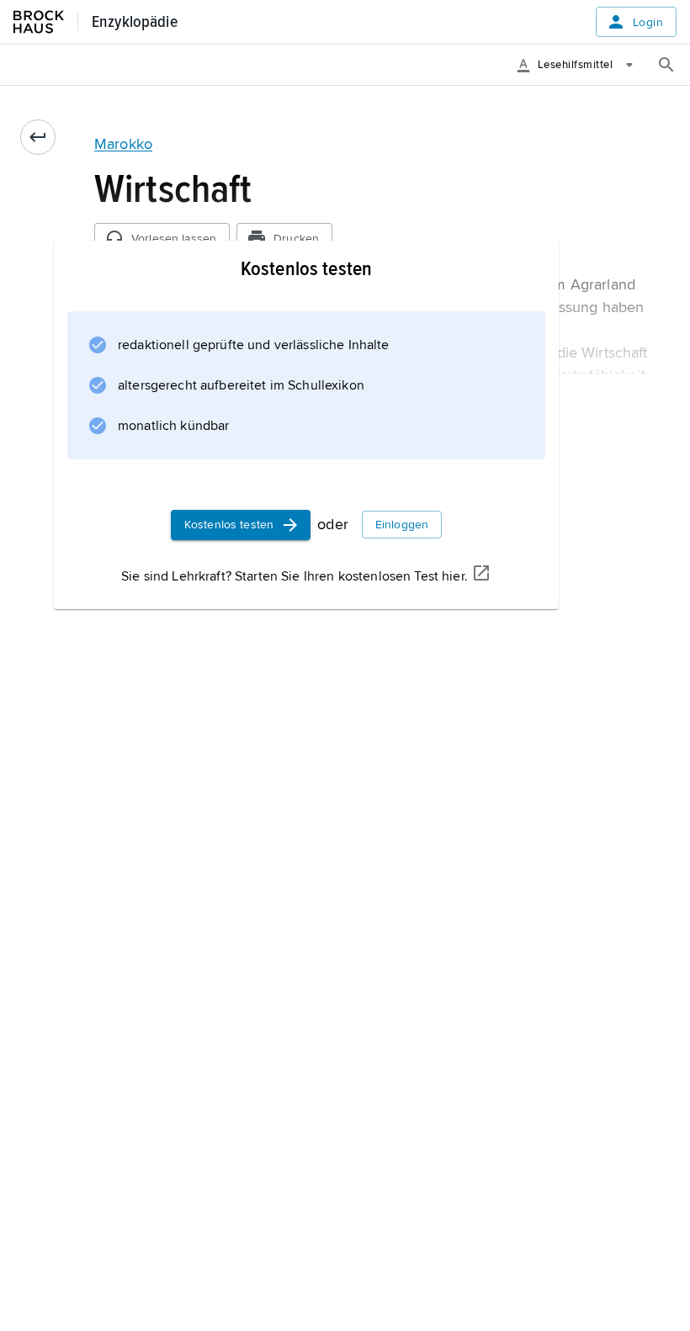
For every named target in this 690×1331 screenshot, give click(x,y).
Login (648, 22)
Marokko (123, 144)
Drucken (296, 238)
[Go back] (38, 137)
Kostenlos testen (228, 524)
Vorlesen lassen (173, 238)
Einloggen (401, 524)
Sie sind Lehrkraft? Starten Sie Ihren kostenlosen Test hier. (294, 576)
